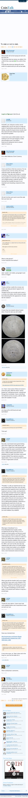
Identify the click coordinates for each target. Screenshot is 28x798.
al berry (3, 464)
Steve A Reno (9, 163)
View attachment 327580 (7, 385)
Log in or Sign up (22, 1)
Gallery (21, 10)
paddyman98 (8, 742)
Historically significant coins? (11, 752)
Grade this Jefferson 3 (10, 730)
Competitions (14, 10)
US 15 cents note (9, 737)
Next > (21, 46)
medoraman (9, 372)
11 (14, 46)
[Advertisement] (14, 29)
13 (18, 46)
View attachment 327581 (18, 385)
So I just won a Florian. (10, 719)
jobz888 (8, 119)
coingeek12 (9, 404)
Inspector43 (8, 735)
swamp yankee (9, 206)
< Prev (2, 46)
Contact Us (22, 794)
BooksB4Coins (9, 419)
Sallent (7, 738)
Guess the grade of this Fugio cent (13, 712)
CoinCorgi (8, 728)
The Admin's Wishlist (7, 785)
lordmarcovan (9, 720)
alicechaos (4, 367)
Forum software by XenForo (6, 796)
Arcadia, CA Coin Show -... (11, 726)
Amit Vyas (8, 746)
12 (16, 46)
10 (12, 46)
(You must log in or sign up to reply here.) (19, 698)
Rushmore (8, 749)
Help (26, 794)
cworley (8, 438)
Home (3, 10)
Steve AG (8, 717)
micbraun (8, 267)
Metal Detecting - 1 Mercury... (12, 741)
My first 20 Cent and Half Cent (12, 748)
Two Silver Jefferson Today (11, 734)
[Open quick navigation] (26, 790)
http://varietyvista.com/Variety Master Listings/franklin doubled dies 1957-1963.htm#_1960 (12, 638)
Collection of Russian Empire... (12, 723)
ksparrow (8, 713)
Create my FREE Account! (14, 705)
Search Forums (4, 12)
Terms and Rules (18, 796)
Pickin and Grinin (9, 731)
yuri (7, 234)
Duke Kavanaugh (10, 50)
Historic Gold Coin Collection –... (12, 716)
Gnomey (8, 677)
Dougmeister (8, 753)
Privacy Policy (25, 796)
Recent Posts (11, 12)
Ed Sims (8, 305)
